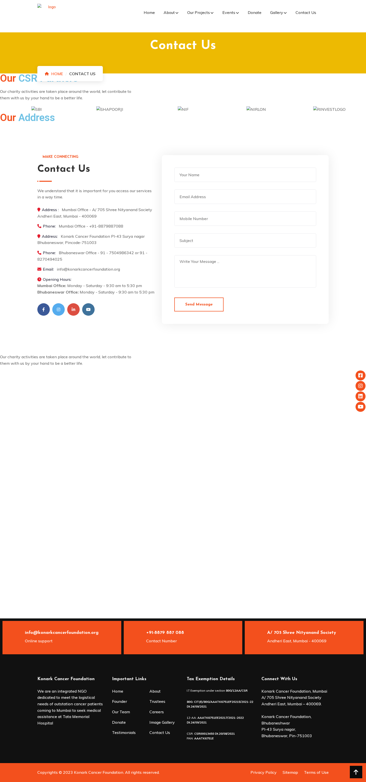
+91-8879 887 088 (165, 633)
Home (149, 12)
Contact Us (306, 12)
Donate (254, 12)
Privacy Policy (263, 772)
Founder (119, 701)
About (169, 12)
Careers (156, 711)
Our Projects (198, 12)
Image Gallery (162, 722)
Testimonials (124, 732)
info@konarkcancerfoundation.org (62, 633)
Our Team (121, 711)
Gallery (276, 12)
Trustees (157, 701)
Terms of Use (316, 772)
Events (228, 12)
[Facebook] (43, 309)
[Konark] (49, 15)
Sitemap (290, 772)
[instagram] (58, 309)
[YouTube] (88, 309)
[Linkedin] (73, 309)
